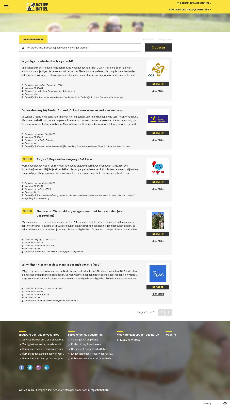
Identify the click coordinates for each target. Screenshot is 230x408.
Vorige (187, 39)
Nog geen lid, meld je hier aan (189, 9)
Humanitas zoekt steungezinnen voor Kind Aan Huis (43, 346)
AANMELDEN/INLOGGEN (194, 3)
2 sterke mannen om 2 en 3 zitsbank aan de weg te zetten (43, 332)
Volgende (203, 39)
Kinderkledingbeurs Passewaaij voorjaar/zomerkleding (92, 346)
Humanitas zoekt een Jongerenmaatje (42, 341)
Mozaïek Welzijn (130, 332)
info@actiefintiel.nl (98, 382)
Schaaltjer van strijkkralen (84, 332)
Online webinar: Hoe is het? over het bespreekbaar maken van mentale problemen (92, 351)
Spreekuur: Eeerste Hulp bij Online (89, 341)
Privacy (207, 395)
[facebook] (22, 361)
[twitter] (30, 361)
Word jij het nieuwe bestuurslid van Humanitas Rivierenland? (43, 337)
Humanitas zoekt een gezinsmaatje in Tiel (43, 351)
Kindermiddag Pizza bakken (86, 337)
